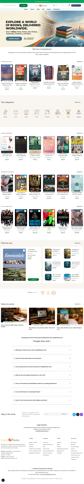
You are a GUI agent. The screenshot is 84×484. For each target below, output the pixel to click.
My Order (73, 444)
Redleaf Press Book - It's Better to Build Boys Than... (35, 154)
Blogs (58, 444)
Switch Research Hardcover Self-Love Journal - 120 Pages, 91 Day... (77, 83)
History (68, 116)
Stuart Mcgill (7, 196)
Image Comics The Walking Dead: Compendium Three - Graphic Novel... (63, 228)
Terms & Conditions (47, 453)
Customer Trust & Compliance (75, 458)
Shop (32, 9)
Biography (79, 116)
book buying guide (9, 322)
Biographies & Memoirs (34, 453)
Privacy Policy (46, 448)
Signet (21, 87)
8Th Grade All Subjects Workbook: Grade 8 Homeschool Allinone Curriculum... (21, 193)
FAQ (44, 446)
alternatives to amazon (38, 325)
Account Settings (75, 446)
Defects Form (74, 450)
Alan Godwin (77, 157)
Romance (47, 116)
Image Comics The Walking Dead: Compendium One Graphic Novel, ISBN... (7, 228)
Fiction (36, 116)
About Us (59, 442)
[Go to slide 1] (41, 44)
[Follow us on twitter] (77, 414)
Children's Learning (65, 325)
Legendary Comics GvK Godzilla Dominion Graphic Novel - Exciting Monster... (21, 228)
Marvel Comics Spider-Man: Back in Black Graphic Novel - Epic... (77, 228)
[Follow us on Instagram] (81, 414)
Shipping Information (48, 444)
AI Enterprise (46, 455)
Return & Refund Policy (48, 450)
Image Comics (7, 230)
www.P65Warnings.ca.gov (49, 474)
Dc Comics (49, 230)
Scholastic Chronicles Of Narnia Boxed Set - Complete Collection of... (49, 83)
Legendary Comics (21, 230)
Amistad (7, 157)
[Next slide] (81, 77)
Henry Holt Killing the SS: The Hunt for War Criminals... (63, 193)
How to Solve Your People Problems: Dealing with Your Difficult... (77, 154)
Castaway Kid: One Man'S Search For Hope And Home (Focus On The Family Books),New (76, 250)
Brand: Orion (30, 253)
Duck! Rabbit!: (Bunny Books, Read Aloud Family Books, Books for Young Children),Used (76, 275)
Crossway (77, 196)
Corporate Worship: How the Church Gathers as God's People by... (77, 193)
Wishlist (59, 446)
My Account (73, 442)
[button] (5, 81)
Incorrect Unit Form (75, 455)
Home (25, 9)
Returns (73, 448)
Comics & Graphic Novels (35, 450)
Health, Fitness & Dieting (35, 448)
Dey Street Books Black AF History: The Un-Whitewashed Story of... (35, 193)
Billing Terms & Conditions (60, 452)
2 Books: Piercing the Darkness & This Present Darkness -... (7, 84)
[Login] (63, 5)
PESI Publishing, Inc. (49, 157)
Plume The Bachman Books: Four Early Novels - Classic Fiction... (63, 84)
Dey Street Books (35, 196)
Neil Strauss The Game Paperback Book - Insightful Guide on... (21, 154)
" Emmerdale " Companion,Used (32, 250)
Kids (58, 116)
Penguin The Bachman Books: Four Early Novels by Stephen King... (21, 84)
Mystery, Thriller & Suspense (33, 443)
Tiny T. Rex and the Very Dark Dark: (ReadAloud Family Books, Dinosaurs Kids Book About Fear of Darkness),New (57, 275)
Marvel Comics (35, 230)
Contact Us (45, 442)
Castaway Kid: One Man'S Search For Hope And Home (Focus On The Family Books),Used (57, 250)
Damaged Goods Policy (62, 448)
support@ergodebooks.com (42, 431)
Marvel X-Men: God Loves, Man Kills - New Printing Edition (35, 228)
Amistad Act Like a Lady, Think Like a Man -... (7, 154)
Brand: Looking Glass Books (35, 157)
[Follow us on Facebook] (74, 414)
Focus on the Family (56, 253)
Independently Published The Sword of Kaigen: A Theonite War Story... (35, 83)
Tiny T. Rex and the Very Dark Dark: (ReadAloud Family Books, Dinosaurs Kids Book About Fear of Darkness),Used (76, 263)
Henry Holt (63, 196)
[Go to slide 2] (42, 44)
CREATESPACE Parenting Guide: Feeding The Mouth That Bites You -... (63, 154)
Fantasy (5, 116)
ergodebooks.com (33, 478)
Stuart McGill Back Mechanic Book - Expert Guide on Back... (7, 193)
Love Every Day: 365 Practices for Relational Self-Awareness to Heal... (49, 154)
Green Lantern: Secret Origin (49, 227)
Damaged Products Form (77, 453)
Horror (15, 116)
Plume (63, 87)
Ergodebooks (7, 87)
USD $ (57, 5)
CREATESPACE (63, 157)
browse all (79, 61)
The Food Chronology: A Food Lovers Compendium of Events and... (49, 193)
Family (26, 116)
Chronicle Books (75, 265)
